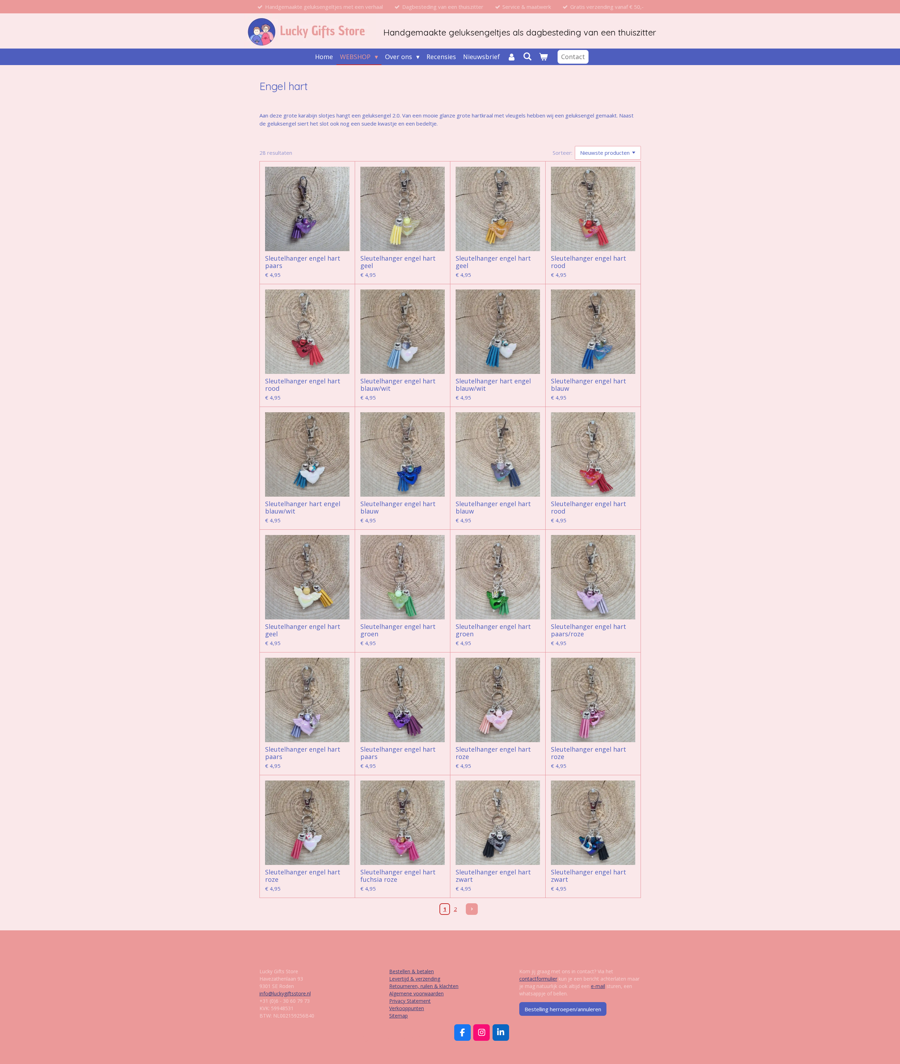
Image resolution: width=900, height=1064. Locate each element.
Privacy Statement (410, 1001)
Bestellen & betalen (411, 971)
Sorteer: (562, 152)
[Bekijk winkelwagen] (543, 57)
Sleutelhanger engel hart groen (398, 630)
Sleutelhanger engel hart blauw (588, 384)
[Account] (511, 57)
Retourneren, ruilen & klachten (423, 986)
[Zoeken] (527, 56)
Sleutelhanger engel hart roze (493, 753)
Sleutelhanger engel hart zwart (493, 875)
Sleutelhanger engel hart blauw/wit (398, 384)
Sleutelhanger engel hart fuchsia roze (398, 875)
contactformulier (538, 978)
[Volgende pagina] (472, 909)
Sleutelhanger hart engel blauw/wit (493, 384)
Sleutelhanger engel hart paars (302, 262)
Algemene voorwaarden (416, 993)
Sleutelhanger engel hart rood (588, 262)
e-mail (598, 986)
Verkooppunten (406, 1008)
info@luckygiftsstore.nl (285, 993)
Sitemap (398, 1015)
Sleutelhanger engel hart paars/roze (588, 630)
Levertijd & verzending (414, 978)
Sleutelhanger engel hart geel (398, 262)
